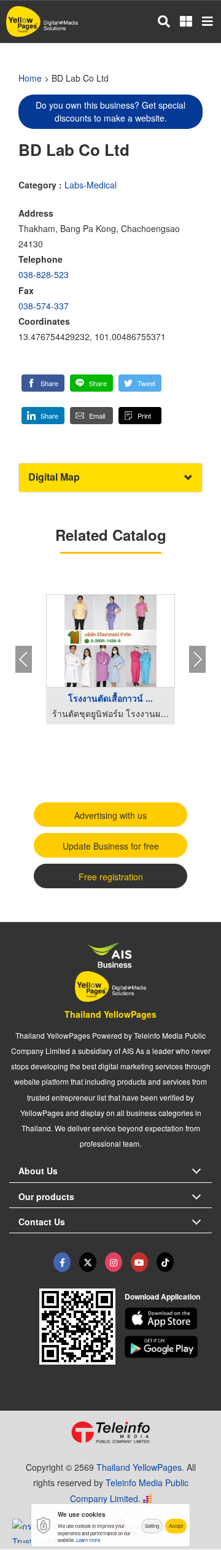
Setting (152, 1525)
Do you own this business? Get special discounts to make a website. (110, 111)
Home (30, 78)
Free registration (111, 876)
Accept (176, 1525)
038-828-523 (43, 274)
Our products (46, 1196)
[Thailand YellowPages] (87, 1262)
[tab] (110, 477)
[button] (42, 383)
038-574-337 (43, 306)
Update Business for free (111, 846)
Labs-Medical (90, 185)
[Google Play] (168, 1347)
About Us (38, 1170)
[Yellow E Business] (62, 1262)
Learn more (88, 1539)
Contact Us (41, 1221)
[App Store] (168, 1319)
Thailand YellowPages (110, 1014)
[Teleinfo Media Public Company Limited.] (110, 1432)
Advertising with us (110, 815)
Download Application (162, 1296)
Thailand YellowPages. (140, 1467)
